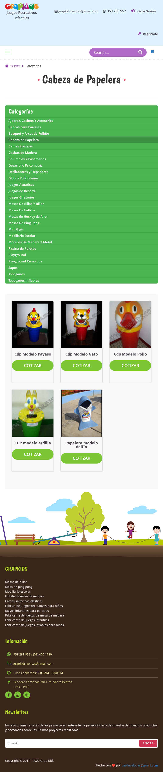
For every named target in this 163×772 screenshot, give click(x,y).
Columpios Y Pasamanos (27, 159)
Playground (17, 255)
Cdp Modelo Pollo (130, 354)
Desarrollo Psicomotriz (25, 165)
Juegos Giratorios (21, 197)
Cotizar (32, 365)
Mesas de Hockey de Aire (27, 216)
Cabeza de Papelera (23, 140)
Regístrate (150, 34)
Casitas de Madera (22, 152)
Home (14, 66)
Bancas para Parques (24, 127)
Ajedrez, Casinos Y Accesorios (30, 120)
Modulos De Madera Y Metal (30, 242)
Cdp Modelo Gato (81, 354)
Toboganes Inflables (23, 280)
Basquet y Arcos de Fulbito (28, 133)
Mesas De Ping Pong (23, 223)
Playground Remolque (25, 261)
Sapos (12, 267)
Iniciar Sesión (146, 11)
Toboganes (16, 274)
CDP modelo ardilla (32, 442)
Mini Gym (15, 229)
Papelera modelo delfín (81, 444)
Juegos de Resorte (22, 191)
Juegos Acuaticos (21, 184)
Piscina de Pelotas (22, 248)
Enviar (148, 743)
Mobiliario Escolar (21, 235)
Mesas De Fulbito (21, 210)
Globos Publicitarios (23, 178)
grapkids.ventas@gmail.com (78, 11)
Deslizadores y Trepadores (28, 172)
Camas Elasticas (20, 146)
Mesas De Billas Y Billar (26, 204)
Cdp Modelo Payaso (32, 354)
